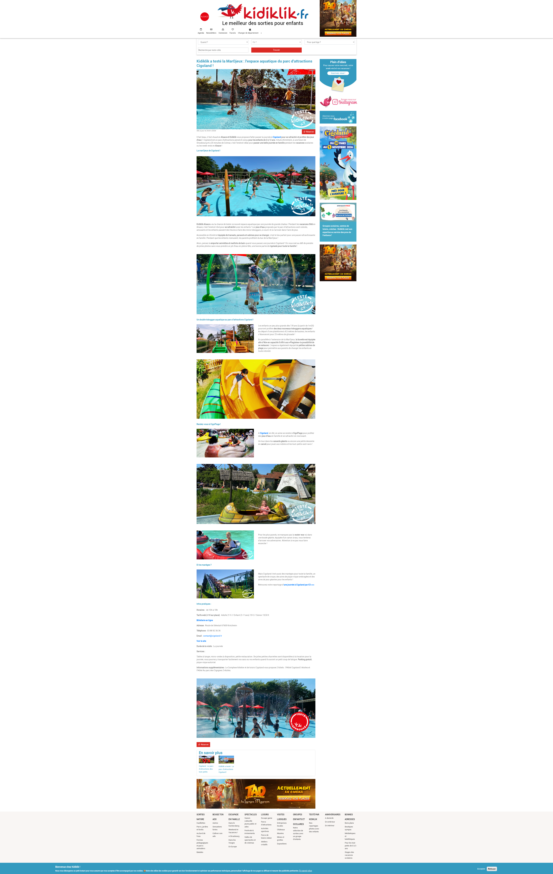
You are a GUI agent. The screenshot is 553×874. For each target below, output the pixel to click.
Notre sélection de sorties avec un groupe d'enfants (298, 833)
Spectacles (251, 814)
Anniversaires (332, 814)
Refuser (492, 869)
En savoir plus (305, 871)
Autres (215, 823)
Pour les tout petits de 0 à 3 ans (350, 846)
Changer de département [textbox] (248, 33)
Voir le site (201, 641)
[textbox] (276, 42)
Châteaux (281, 830)
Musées (280, 833)
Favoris (233, 33)
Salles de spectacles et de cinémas (250, 840)
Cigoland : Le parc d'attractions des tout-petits (206, 769)
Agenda (201, 33)
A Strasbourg (234, 836)
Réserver (310, 132)
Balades (200, 852)
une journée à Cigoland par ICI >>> (299, 585)
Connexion (223, 33)
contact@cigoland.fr (212, 636)
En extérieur (330, 822)
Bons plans (349, 823)
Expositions (282, 844)
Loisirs (265, 814)
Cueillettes (201, 823)
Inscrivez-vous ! (338, 73)
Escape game (266, 818)
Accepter (481, 869)
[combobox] (250, 30)
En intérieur (329, 825)
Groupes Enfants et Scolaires (299, 819)
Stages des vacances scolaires (349, 855)
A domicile (329, 818)
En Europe (233, 846)
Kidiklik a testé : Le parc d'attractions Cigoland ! (226, 769)
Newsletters (211, 33)
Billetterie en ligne (205, 620)
